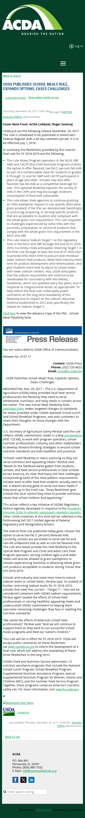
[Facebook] (15, 780)
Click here (9, 313)
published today (13, 409)
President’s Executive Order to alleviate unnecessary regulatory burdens (42, 510)
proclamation (73, 435)
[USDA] (9, 715)
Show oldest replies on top (43, 97)
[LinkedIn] (31, 780)
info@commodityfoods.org (40, 771)
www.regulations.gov (21, 647)
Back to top (12, 737)
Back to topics (12, 76)
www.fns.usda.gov (67, 689)
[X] (23, 780)
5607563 (67, 112)
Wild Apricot (43, 810)
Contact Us (23, 712)
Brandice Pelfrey (12, 117)
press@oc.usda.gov (70, 371)
